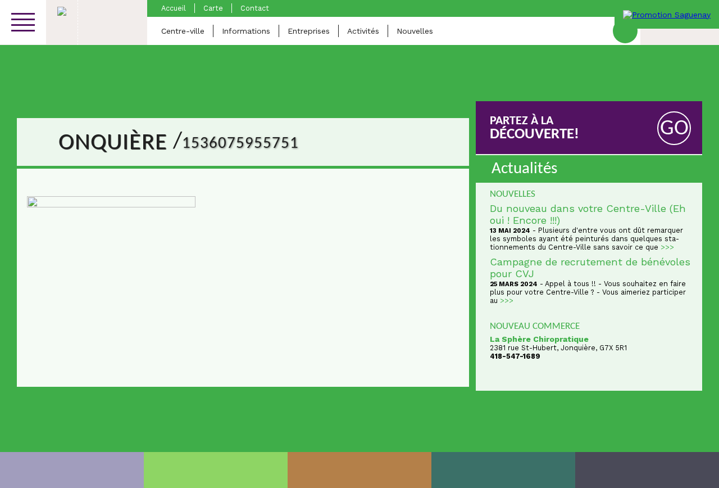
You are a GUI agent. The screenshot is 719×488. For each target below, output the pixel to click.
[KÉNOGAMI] (359, 470)
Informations (246, 30)
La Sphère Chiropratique (539, 339)
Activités (363, 30)
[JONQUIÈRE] (216, 470)
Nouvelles (415, 30)
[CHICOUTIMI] (72, 470)
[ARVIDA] (647, 470)
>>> (667, 247)
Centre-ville (182, 30)
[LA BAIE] (503, 470)
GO (674, 129)
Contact (254, 8)
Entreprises (309, 30)
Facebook (625, 31)
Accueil (173, 8)
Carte (213, 8)
